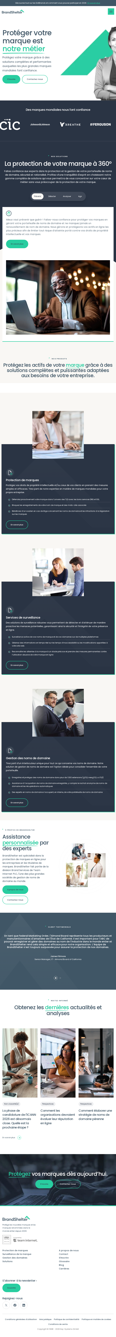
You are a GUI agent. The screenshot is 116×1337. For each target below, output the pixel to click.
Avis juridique (45, 1319)
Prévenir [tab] (37, 196)
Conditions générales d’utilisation (21, 1319)
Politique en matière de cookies (96, 1319)
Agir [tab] (80, 196)
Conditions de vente (58, 1324)
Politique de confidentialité (66, 1319)
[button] (111, 11)
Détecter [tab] (52, 196)
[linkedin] (23, 1305)
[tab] (55, 978)
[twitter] (6, 1305)
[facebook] (15, 1305)
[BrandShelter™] (13, 12)
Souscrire (11, 1288)
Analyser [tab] (67, 196)
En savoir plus (93, 3)
